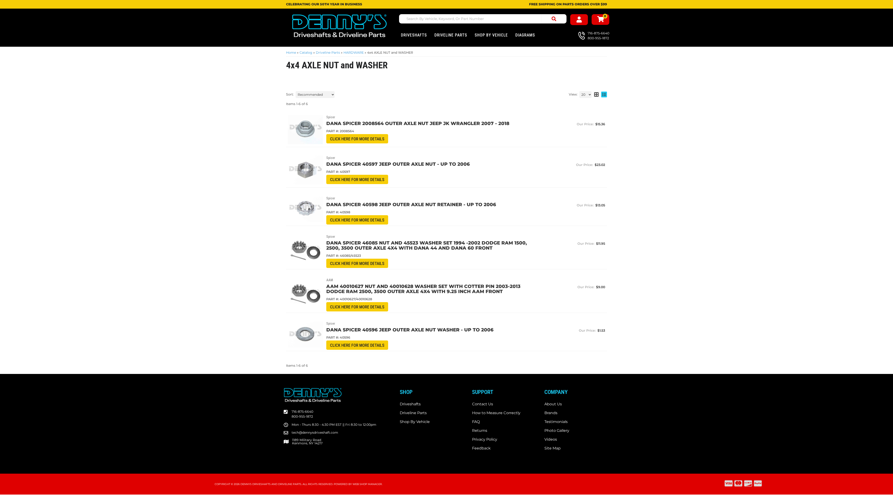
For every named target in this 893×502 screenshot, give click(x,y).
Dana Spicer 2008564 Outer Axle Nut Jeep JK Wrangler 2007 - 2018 (417, 123)
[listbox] (315, 94)
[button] (482, 18)
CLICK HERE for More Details (357, 138)
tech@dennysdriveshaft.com (315, 432)
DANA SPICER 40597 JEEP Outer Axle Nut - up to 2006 (398, 164)
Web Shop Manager (367, 484)
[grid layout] (596, 94)
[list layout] (604, 94)
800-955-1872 (302, 416)
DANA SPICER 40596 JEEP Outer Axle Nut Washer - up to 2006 (409, 330)
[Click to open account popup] (579, 19)
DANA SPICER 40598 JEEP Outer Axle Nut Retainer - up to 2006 (411, 204)
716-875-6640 (302, 412)
